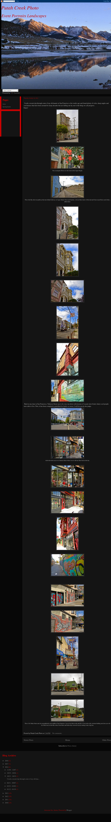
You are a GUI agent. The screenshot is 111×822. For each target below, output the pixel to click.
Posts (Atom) (72, 746)
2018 (7, 761)
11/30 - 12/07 (11, 770)
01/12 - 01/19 (11, 789)
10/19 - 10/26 (11, 773)
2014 (7, 767)
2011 (7, 799)
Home (67, 740)
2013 (7, 793)
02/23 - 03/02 (11, 786)
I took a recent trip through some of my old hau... (23, 779)
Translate (17, 93)
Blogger (69, 810)
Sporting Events (7, 106)
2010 (7, 803)
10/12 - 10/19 (11, 776)
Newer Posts (28, 740)
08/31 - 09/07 (11, 783)
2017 (7, 764)
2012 (7, 796)
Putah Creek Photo (20, 7)
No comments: (57, 733)
